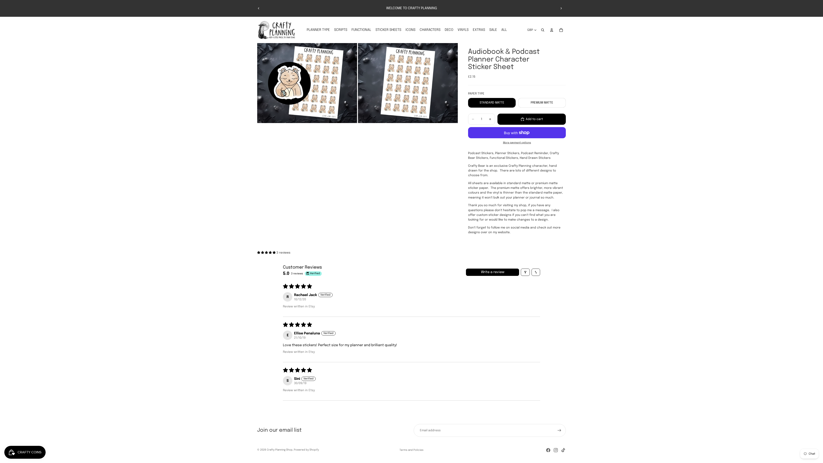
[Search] (542, 30)
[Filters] (525, 272)
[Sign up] (559, 430)
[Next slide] (561, 8)
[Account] (551, 30)
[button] (266, 252)
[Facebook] (548, 450)
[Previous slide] (258, 8)
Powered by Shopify (306, 450)
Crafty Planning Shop (280, 450)
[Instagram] (555, 450)
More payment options (517, 142)
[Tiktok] (563, 450)
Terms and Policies (411, 450)
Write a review (492, 272)
